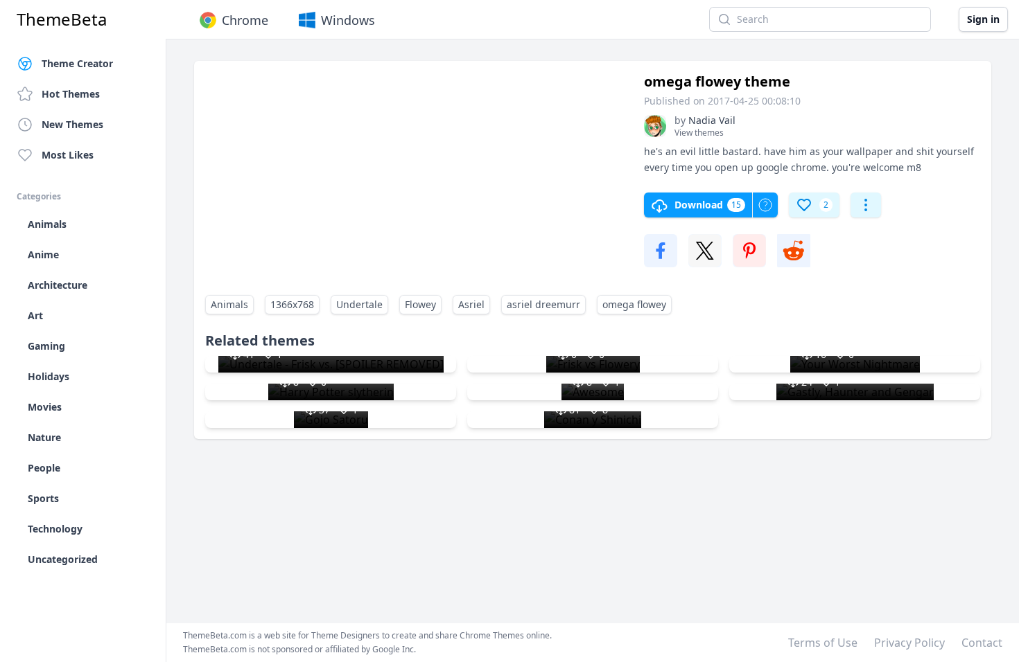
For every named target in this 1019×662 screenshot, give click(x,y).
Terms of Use (822, 642)
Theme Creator (77, 63)
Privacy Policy (909, 642)
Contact (981, 642)
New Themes (72, 124)
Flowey (420, 304)
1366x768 (292, 304)
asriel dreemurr (543, 304)
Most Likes (68, 154)
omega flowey (634, 304)
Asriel (471, 304)
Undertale (359, 304)
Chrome (245, 20)
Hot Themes (71, 93)
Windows (348, 20)
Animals (229, 304)
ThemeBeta (62, 19)
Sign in (983, 19)
